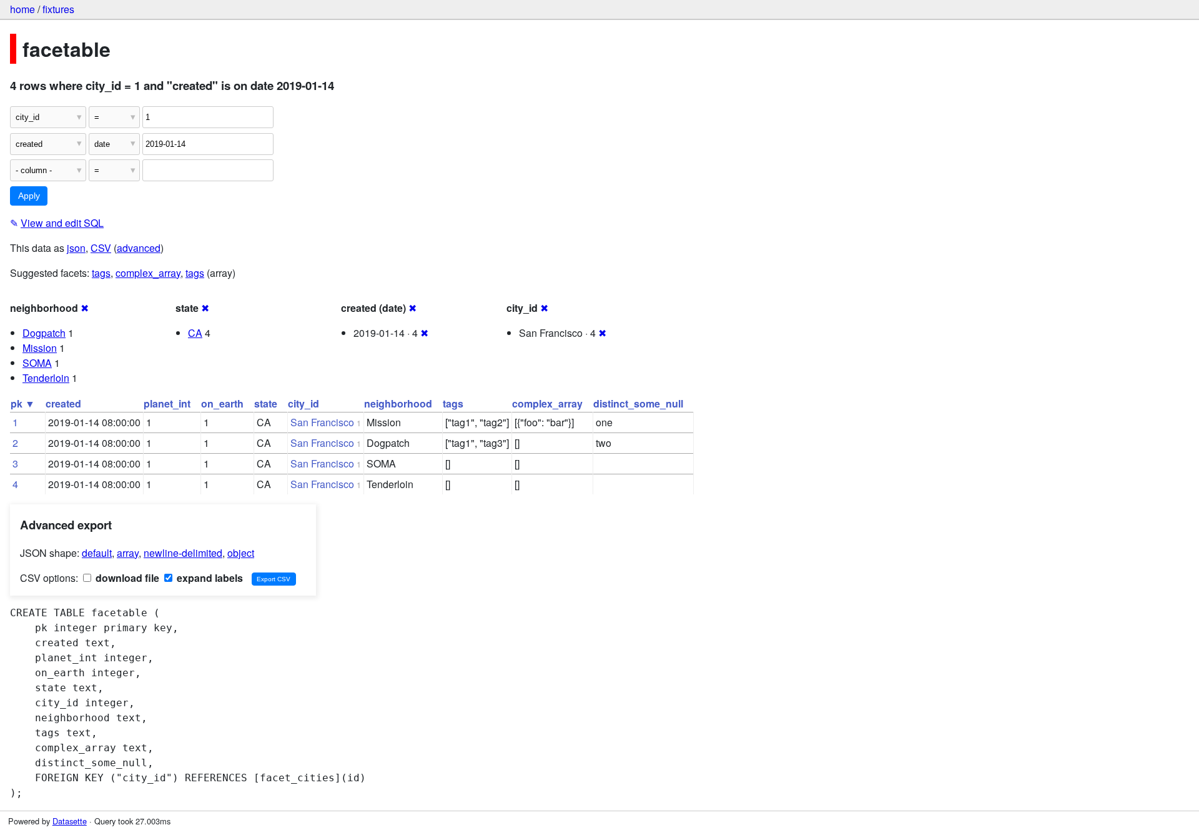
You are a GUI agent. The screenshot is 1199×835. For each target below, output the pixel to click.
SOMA (37, 363)
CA (195, 333)
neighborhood (398, 403)
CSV (101, 248)
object (240, 553)
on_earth (222, 403)
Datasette (69, 821)
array (128, 553)
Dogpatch (44, 333)
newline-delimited (183, 553)
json (76, 248)
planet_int (167, 403)
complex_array (148, 273)
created (63, 403)
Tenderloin (45, 378)
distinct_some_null (638, 403)
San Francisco (322, 422)
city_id (303, 403)
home (22, 9)
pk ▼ (23, 403)
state (265, 403)
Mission (39, 348)
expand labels (208, 578)
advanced (138, 248)
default (97, 553)
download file (126, 578)
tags (101, 273)
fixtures (58, 9)
